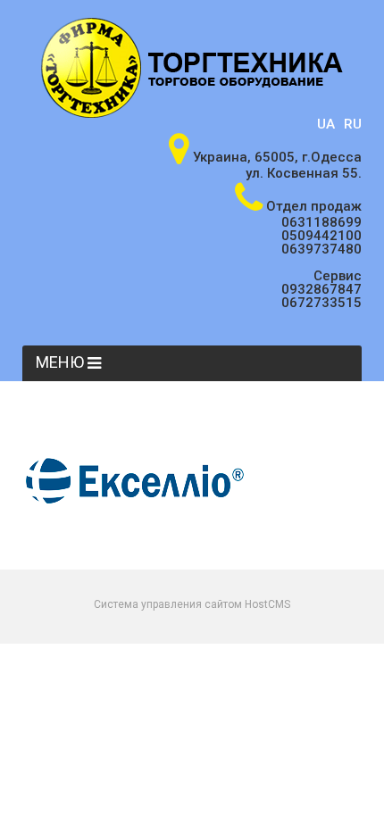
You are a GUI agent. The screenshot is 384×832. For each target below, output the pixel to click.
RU (353, 124)
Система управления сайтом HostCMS (192, 604)
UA (326, 124)
